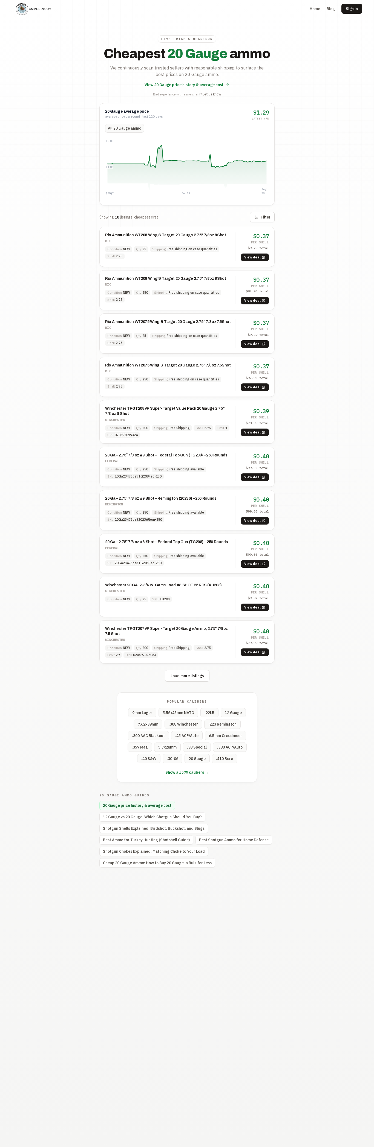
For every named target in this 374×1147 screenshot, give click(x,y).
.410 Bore (224, 758)
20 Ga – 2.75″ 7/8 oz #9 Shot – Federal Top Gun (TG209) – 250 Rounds (166, 455)
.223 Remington (222, 724)
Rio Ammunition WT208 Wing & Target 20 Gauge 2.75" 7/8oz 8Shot (165, 235)
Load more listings (187, 675)
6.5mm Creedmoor (225, 735)
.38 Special (197, 747)
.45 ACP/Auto (186, 735)
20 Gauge (197, 758)
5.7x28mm (167, 747)
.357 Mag (140, 747)
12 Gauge (233, 712)
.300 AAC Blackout (148, 735)
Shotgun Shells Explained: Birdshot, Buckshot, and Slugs (154, 828)
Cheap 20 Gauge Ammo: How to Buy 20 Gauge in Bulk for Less (157, 862)
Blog (331, 8)
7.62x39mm (148, 724)
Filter (266, 217)
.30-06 (172, 758)
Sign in (352, 8)
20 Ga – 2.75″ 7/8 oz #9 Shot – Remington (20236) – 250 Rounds (161, 498)
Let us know (212, 94)
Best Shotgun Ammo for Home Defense (234, 839)
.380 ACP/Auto (230, 747)
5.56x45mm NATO (178, 712)
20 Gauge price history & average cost (137, 805)
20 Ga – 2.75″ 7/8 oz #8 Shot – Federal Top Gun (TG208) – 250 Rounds (166, 542)
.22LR (209, 712)
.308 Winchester (183, 724)
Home (315, 8)
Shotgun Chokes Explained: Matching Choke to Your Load (154, 851)
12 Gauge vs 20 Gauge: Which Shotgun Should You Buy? (152, 816)
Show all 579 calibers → (187, 772)
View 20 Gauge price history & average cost (184, 84)
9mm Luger (142, 712)
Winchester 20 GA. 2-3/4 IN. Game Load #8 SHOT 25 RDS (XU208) (163, 585)
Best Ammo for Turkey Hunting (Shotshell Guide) (146, 839)
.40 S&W (148, 758)
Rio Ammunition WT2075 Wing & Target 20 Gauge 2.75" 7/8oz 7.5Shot (168, 322)
